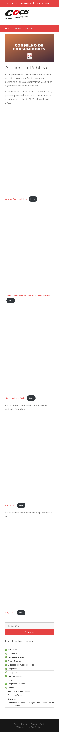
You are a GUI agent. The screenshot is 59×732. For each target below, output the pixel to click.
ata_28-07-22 (10, 612)
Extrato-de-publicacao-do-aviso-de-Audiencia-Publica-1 (27, 296)
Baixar (33, 199)
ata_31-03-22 (10, 505)
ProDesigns (36, 727)
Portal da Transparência (19, 3)
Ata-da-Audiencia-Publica (15, 398)
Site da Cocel (42, 3)
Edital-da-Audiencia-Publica (16, 199)
